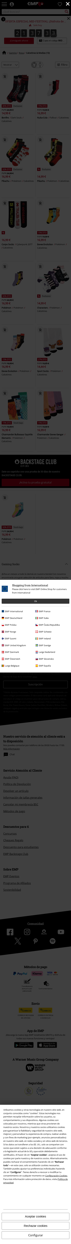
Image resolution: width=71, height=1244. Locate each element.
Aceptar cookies (35, 1216)
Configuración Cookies (56, 1175)
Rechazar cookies (35, 1225)
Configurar (35, 1235)
